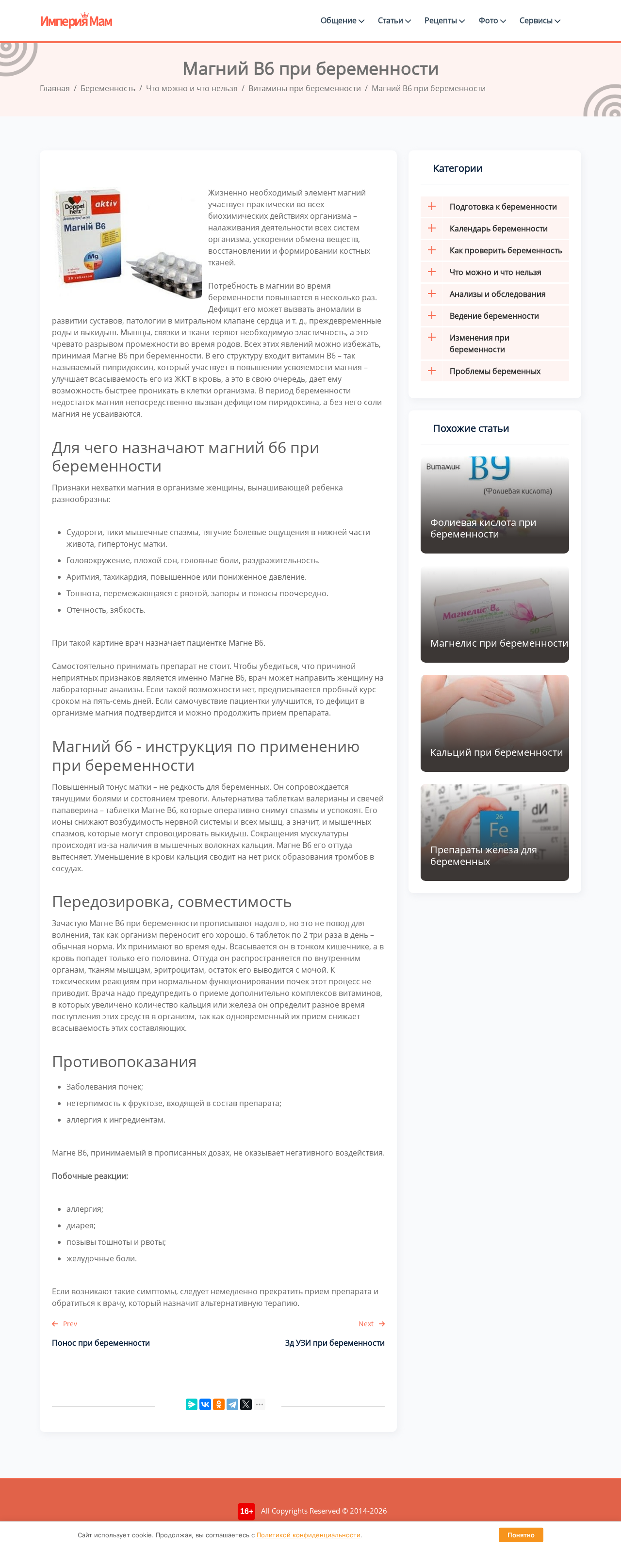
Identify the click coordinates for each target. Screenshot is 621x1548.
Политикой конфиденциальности (308, 1535)
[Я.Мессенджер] (191, 1404)
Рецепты (442, 20)
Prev (69, 1323)
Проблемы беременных (495, 371)
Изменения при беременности (479, 343)
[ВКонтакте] (205, 1404)
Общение (340, 20)
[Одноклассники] (219, 1404)
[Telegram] (232, 1404)
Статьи (391, 20)
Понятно (521, 1535)
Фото (489, 20)
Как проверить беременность (506, 250)
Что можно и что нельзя (495, 272)
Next (367, 1323)
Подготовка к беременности (503, 206)
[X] (246, 1404)
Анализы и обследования (498, 294)
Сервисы (537, 20)
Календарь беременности (499, 228)
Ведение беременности (494, 315)
